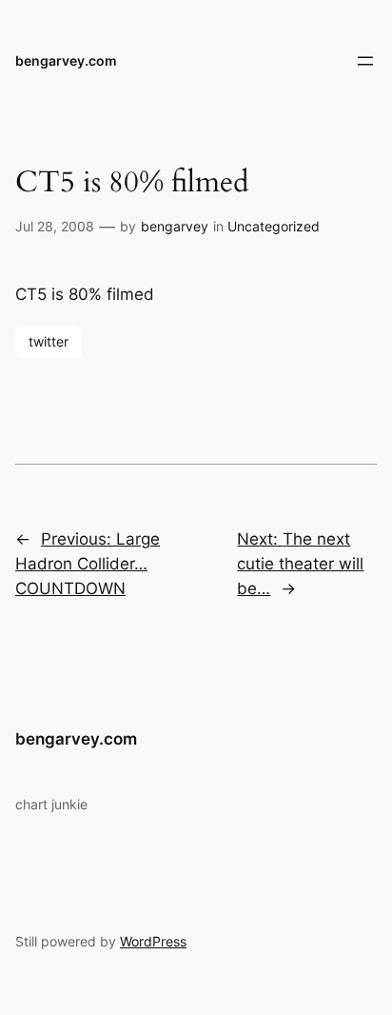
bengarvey (174, 226)
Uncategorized (273, 226)
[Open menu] (365, 61)
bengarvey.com (66, 60)
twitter (49, 341)
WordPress (153, 941)
